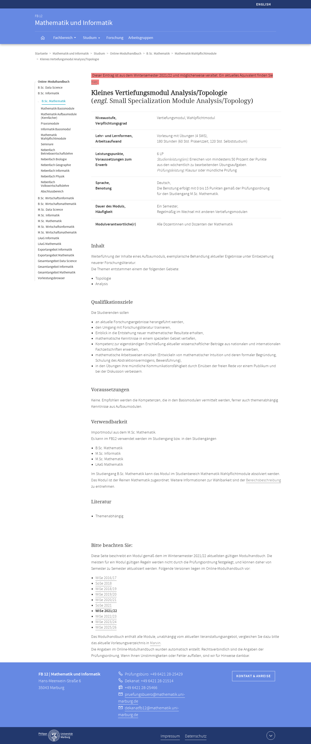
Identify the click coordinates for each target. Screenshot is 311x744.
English (263, 4)
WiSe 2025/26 (106, 627)
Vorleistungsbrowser (51, 278)
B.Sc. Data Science (50, 88)
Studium (90, 37)
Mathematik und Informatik (71, 54)
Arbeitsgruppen (140, 37)
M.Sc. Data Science (50, 210)
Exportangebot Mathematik (56, 255)
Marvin (155, 643)
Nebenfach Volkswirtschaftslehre (55, 184)
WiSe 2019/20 (106, 594)
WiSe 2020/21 (106, 600)
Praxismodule (50, 124)
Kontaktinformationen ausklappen (271, 735)
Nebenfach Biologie (54, 159)
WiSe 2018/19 (106, 589)
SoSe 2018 (103, 583)
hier (94, 82)
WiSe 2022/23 (106, 616)
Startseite (41, 54)
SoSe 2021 (103, 605)
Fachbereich (63, 37)
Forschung (114, 37)
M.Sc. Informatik (48, 215)
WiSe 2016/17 (106, 578)
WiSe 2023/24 (106, 622)
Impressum (170, 736)
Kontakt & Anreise (253, 676)
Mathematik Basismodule (57, 109)
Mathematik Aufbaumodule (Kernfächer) (59, 116)
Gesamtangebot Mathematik (56, 272)
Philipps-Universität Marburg (56, 735)
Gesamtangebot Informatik (55, 267)
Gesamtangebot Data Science (57, 261)
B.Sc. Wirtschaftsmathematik (57, 204)
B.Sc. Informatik (48, 93)
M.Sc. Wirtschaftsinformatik (56, 227)
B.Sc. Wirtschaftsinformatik (56, 198)
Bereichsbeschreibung (263, 480)
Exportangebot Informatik (55, 250)
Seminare (47, 144)
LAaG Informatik (48, 238)
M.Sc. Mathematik (50, 221)
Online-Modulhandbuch (125, 54)
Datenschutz (195, 736)
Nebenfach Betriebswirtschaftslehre (57, 152)
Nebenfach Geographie (56, 165)
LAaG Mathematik (49, 244)
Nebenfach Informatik (55, 171)
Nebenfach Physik (52, 176)
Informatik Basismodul (56, 129)
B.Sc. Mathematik (158, 54)
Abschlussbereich (52, 191)
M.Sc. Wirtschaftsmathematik (57, 233)
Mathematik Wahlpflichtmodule (195, 54)
